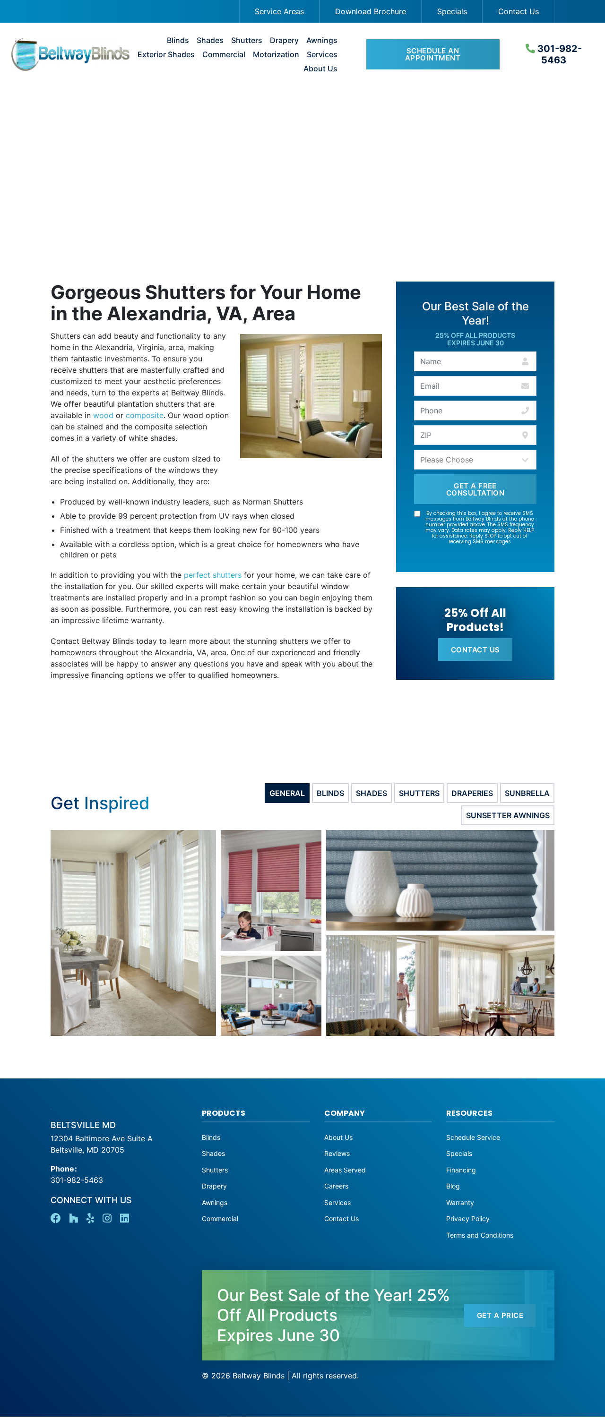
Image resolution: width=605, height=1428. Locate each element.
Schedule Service (473, 1137)
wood (103, 415)
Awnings (321, 40)
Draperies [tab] (472, 793)
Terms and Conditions (479, 1235)
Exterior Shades (166, 54)
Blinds (178, 40)
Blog (453, 1186)
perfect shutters (213, 575)
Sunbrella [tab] (527, 793)
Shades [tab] (371, 793)
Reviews (337, 1153)
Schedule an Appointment (432, 54)
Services (322, 54)
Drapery (284, 40)
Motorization (276, 54)
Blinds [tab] (330, 793)
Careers (336, 1186)
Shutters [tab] (419, 793)
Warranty (460, 1202)
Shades (210, 40)
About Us (320, 68)
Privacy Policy (468, 1218)
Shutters (246, 40)
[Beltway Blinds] (59, 54)
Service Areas (279, 11)
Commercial (223, 54)
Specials (452, 11)
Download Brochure (370, 11)
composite (145, 415)
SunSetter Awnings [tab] (508, 815)
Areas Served (345, 1170)
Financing (461, 1170)
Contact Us (518, 11)
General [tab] (287, 793)
